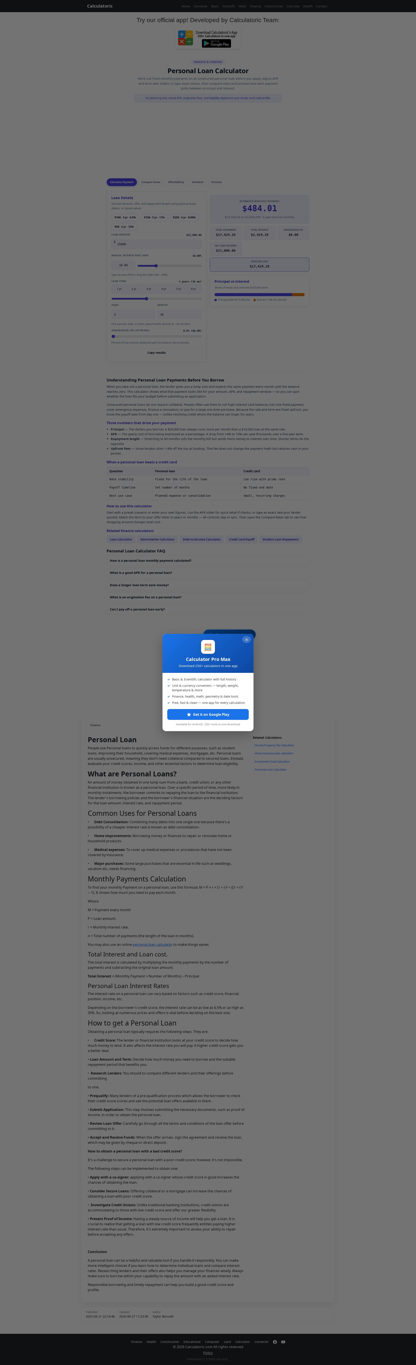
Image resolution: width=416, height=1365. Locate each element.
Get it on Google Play (210, 714)
